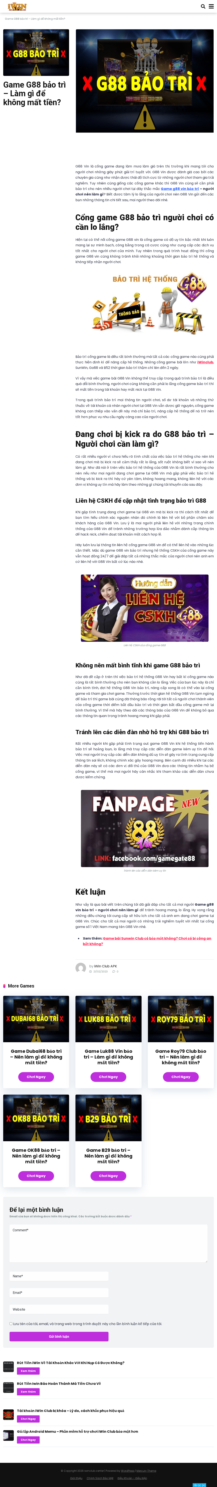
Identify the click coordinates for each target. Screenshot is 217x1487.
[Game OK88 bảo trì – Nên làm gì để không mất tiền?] (36, 1140)
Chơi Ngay (36, 1076)
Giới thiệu (76, 1478)
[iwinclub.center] (17, 6)
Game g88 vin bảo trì (180, 188)
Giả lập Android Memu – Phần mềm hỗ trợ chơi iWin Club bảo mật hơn (77, 1431)
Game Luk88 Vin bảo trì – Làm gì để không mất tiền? (108, 1057)
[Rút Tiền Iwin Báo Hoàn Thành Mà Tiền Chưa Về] (8, 1391)
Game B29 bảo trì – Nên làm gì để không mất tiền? (108, 1156)
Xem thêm (28, 1371)
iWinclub (205, 362)
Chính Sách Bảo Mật (100, 1478)
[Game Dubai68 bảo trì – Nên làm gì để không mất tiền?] (36, 1041)
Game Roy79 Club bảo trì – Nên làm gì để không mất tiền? (180, 1057)
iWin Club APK (105, 966)
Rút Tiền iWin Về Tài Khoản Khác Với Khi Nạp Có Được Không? (70, 1362)
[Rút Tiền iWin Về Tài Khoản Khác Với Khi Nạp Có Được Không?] (8, 1370)
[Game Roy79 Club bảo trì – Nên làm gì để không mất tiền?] (181, 1041)
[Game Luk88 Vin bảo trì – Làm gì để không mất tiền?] (108, 1041)
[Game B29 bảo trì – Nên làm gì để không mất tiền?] (108, 1140)
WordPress (128, 1471)
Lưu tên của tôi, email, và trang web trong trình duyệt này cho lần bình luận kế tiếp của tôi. (87, 1323)
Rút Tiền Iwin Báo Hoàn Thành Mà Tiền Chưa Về (59, 1383)
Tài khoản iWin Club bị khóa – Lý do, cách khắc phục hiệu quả (70, 1410)
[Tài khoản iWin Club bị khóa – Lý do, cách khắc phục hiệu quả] (8, 1418)
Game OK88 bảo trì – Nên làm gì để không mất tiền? (36, 1156)
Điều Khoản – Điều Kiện (132, 1478)
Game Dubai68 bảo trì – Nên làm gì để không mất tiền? (36, 1057)
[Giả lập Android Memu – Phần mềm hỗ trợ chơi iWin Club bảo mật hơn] (8, 1439)
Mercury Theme (146, 1471)
